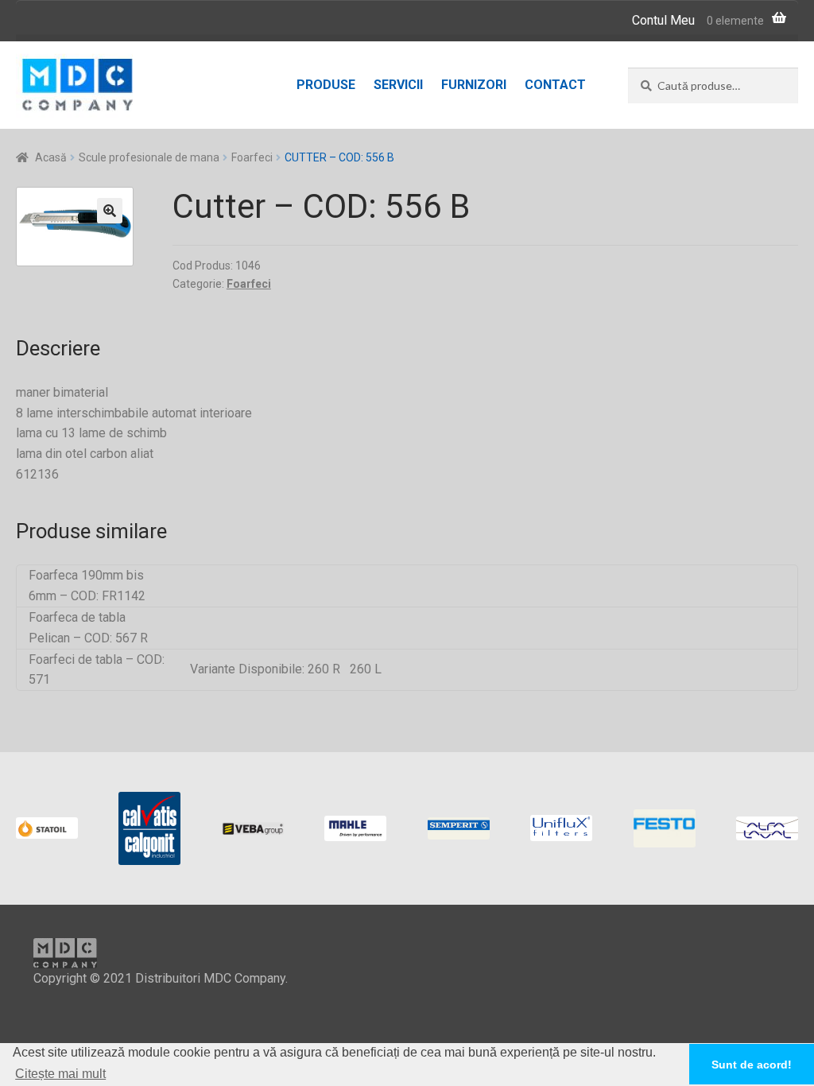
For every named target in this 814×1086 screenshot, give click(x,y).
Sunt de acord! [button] (751, 1064)
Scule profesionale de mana (149, 157)
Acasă (51, 157)
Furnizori (473, 84)
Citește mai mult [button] (60, 1073)
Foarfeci (252, 157)
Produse (326, 84)
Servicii (398, 84)
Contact (555, 84)
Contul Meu (663, 20)
